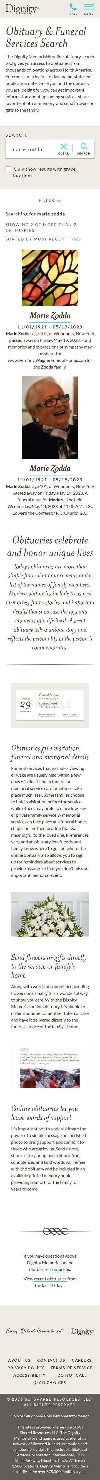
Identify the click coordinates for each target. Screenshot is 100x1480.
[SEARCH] (84, 146)
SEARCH (16, 135)
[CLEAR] (64, 147)
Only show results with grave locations (44, 172)
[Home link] (22, 9)
